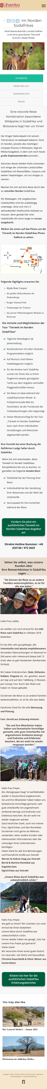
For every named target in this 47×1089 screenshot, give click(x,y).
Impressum (39, 1074)
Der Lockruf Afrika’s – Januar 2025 (23, 1020)
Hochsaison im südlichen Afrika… (23, 1049)
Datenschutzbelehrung (30, 1076)
